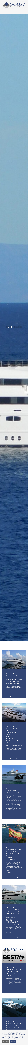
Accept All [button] (13, 1041)
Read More (9, 691)
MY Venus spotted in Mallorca (14, 790)
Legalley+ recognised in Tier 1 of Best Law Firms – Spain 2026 (13, 972)
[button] (14, 11)
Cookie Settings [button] (6, 1041)
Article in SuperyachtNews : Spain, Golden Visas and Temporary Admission (13, 853)
